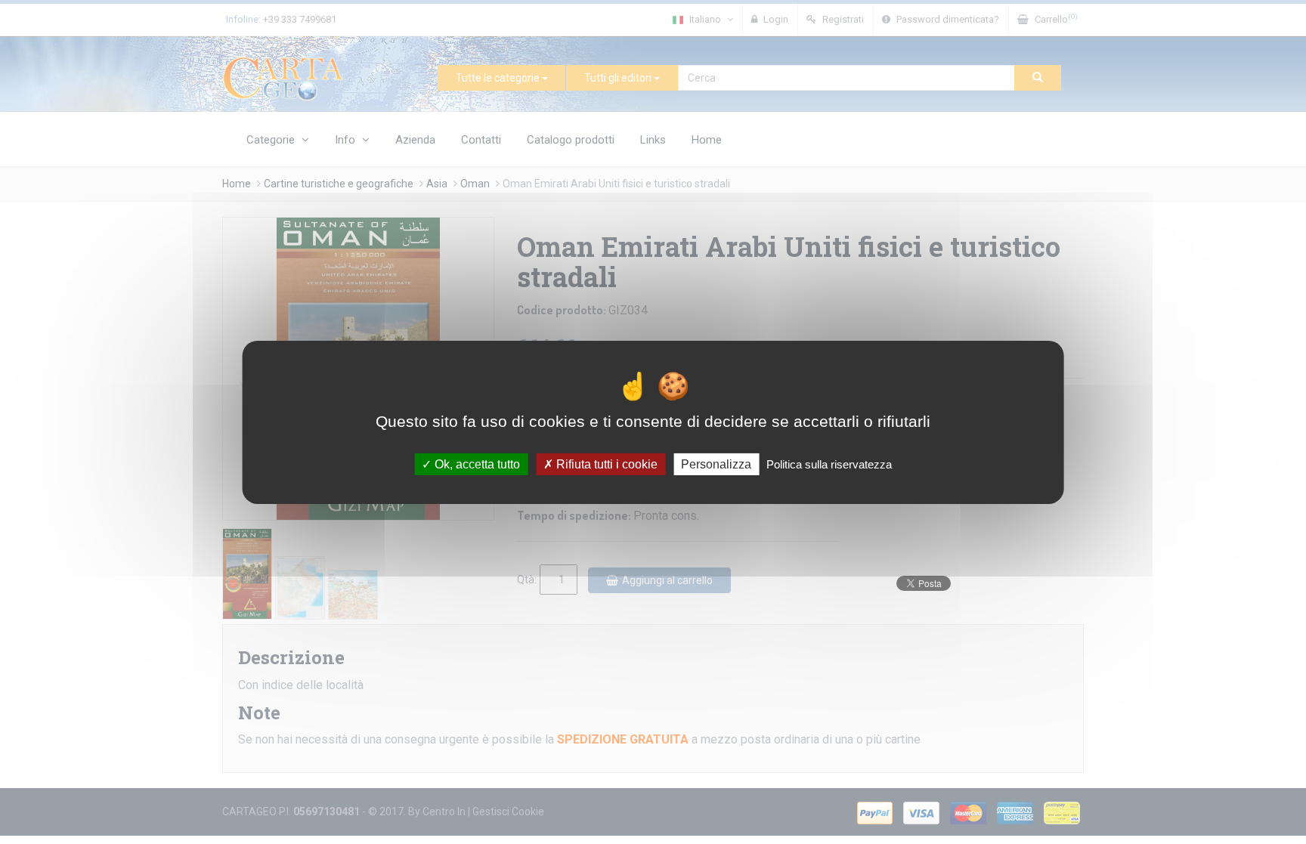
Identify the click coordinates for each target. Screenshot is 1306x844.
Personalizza (716, 463)
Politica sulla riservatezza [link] (829, 463)
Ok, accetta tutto (476, 463)
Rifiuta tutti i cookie (605, 463)
